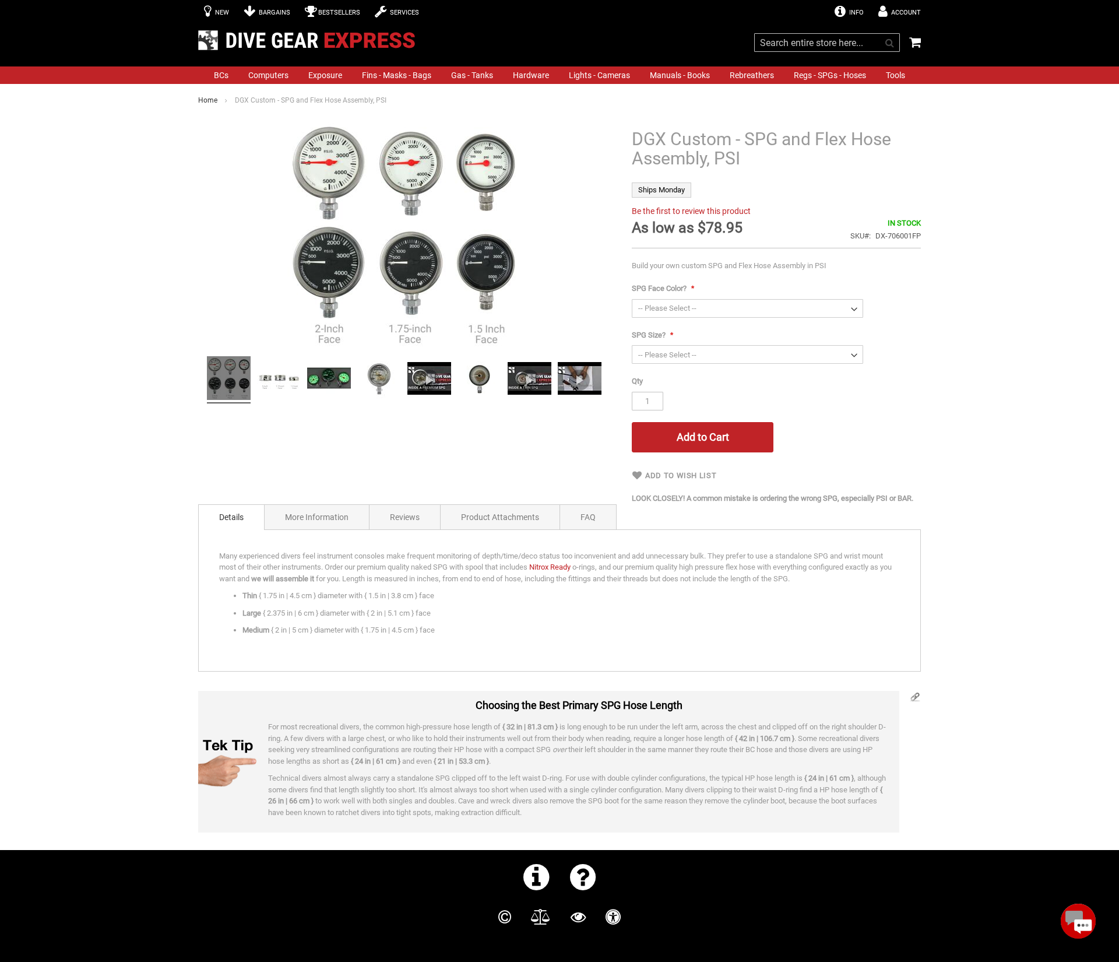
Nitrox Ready (550, 567)
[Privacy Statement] (578, 917)
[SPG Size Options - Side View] (279, 379)
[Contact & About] (536, 877)
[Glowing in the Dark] (329, 379)
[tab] (231, 517)
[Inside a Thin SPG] (529, 379)
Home (207, 100)
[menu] (559, 75)
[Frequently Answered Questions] (583, 877)
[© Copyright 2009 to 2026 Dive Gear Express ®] (504, 917)
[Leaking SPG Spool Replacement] (579, 379)
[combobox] (827, 42)
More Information (317, 517)
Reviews (405, 517)
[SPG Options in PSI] (229, 379)
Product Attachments (500, 517)
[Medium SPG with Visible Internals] (379, 379)
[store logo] (310, 40)
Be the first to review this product (691, 211)
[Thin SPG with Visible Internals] (479, 379)
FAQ (588, 517)
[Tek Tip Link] (915, 700)
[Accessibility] (613, 917)
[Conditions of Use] (540, 917)
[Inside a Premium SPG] (429, 379)
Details (231, 517)
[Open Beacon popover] (1078, 921)
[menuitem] (221, 75)
